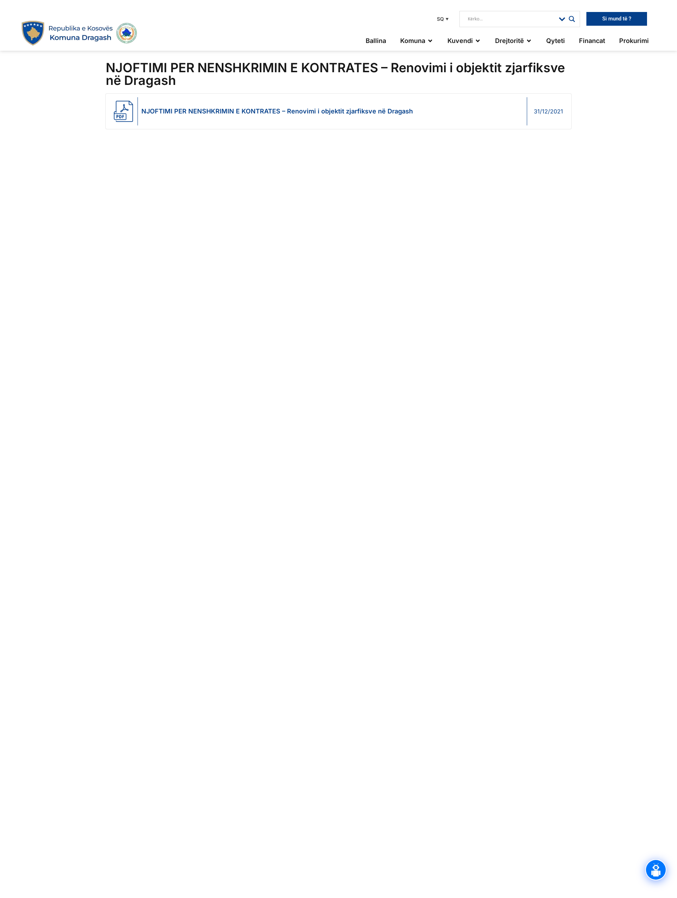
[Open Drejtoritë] (529, 40)
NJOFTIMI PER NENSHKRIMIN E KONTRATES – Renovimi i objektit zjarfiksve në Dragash (277, 111)
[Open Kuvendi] (478, 40)
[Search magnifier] (572, 19)
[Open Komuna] (430, 40)
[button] (441, 19)
